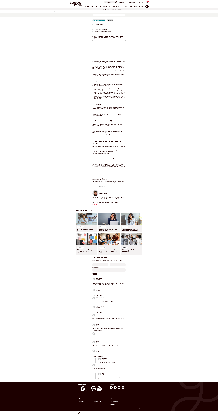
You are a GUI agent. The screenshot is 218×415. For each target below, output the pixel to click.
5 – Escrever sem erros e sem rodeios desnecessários (104, 33)
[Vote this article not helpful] (105, 187)
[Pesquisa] (116, 2)
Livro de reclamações (113, 403)
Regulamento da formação (114, 401)
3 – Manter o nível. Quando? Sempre (100, 29)
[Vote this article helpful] (102, 187)
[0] (147, 2)
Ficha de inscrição (113, 397)
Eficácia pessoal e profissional (92, 9)
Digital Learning (80, 398)
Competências (100, 9)
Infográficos (95, 397)
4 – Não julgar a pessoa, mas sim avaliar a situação (103, 31)
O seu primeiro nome (98, 262)
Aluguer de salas (112, 400)
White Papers (96, 398)
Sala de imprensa (112, 404)
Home (80, 9)
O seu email (113, 262)
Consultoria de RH (80, 397)
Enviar (95, 273)
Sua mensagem (97, 267)
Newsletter (95, 403)
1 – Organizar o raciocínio (98, 24)
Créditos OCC (112, 398)
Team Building (80, 400)
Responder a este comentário (97, 286)
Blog (86, 9)
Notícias (95, 395)
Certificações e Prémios (97, 401)
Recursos (83, 9)
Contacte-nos (112, 395)
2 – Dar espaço (96, 26)
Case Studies (96, 400)
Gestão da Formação (81, 401)
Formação (79, 395)
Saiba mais (94, 204)
